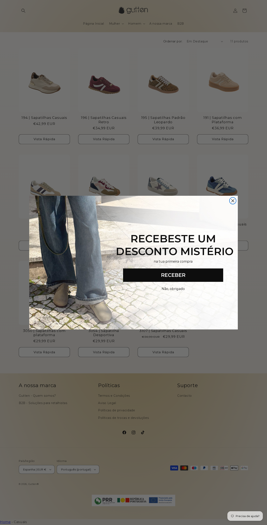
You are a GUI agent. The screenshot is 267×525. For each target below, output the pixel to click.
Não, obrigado (173, 289)
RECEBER (173, 275)
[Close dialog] (232, 200)
